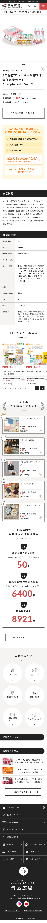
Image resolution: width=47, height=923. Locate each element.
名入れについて (12, 815)
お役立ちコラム (12, 837)
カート (35, 6)
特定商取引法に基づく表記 (33, 910)
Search (30, 6)
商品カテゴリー (13, 807)
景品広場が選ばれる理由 (16, 829)
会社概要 (10, 859)
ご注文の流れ (12, 851)
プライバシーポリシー (12, 910)
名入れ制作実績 (12, 822)
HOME (5, 12)
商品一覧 (13, 12)
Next (42, 388)
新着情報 (10, 844)
